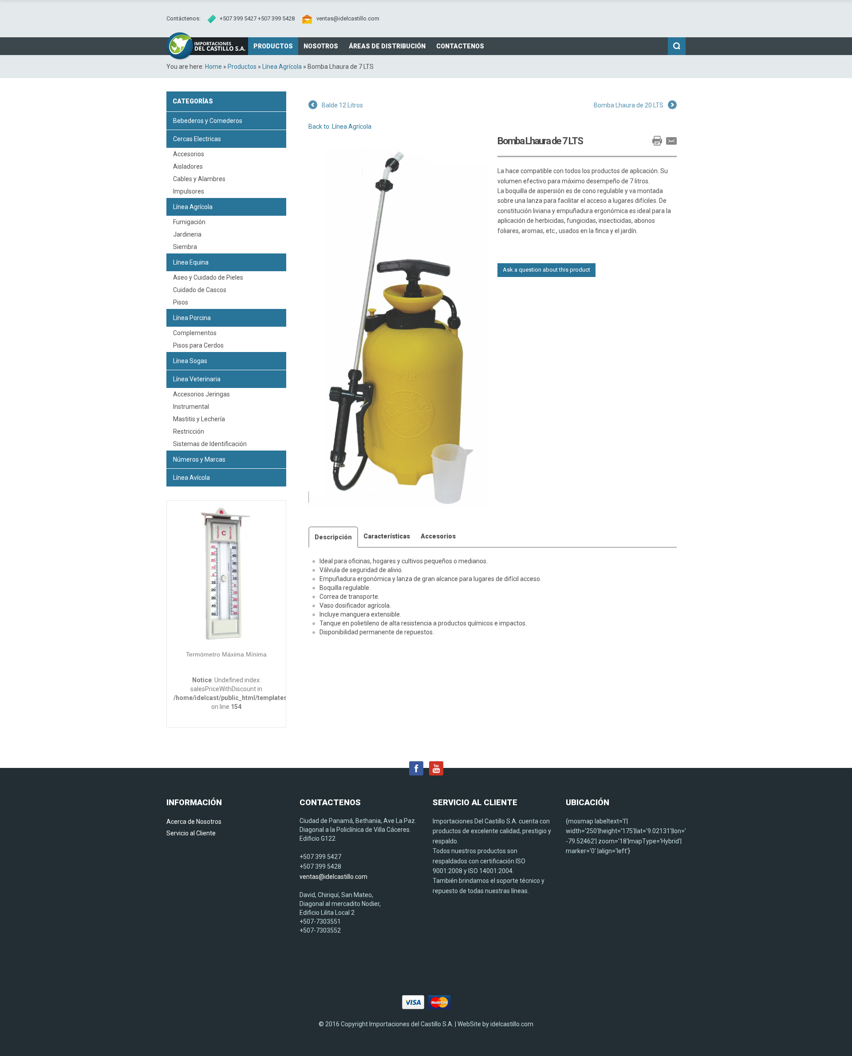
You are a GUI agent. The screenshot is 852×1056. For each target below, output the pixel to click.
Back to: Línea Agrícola (339, 126)
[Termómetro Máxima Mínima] (226, 575)
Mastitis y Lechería (199, 419)
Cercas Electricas (197, 138)
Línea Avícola (191, 477)
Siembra (185, 246)
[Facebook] (416, 767)
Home (213, 66)
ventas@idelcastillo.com (347, 18)
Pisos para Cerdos (198, 345)
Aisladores (188, 166)
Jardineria (187, 234)
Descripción (333, 537)
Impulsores (188, 191)
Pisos (180, 302)
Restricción (188, 431)
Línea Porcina (192, 317)
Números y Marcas (199, 459)
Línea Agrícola (282, 66)
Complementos (195, 332)
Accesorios (188, 154)
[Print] (657, 140)
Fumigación (189, 221)
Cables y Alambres (199, 178)
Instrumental (191, 406)
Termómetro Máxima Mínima (226, 654)
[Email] (671, 140)
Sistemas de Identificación (210, 443)
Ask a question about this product (546, 269)
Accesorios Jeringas (201, 394)
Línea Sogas (190, 360)
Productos (242, 66)
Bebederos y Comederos (207, 120)
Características (386, 536)
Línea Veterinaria (197, 379)
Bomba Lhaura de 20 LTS (628, 105)
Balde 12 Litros (342, 105)
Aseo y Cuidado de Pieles (208, 277)
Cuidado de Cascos (199, 289)
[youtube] (436, 767)
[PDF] (643, 140)
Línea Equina (191, 262)
